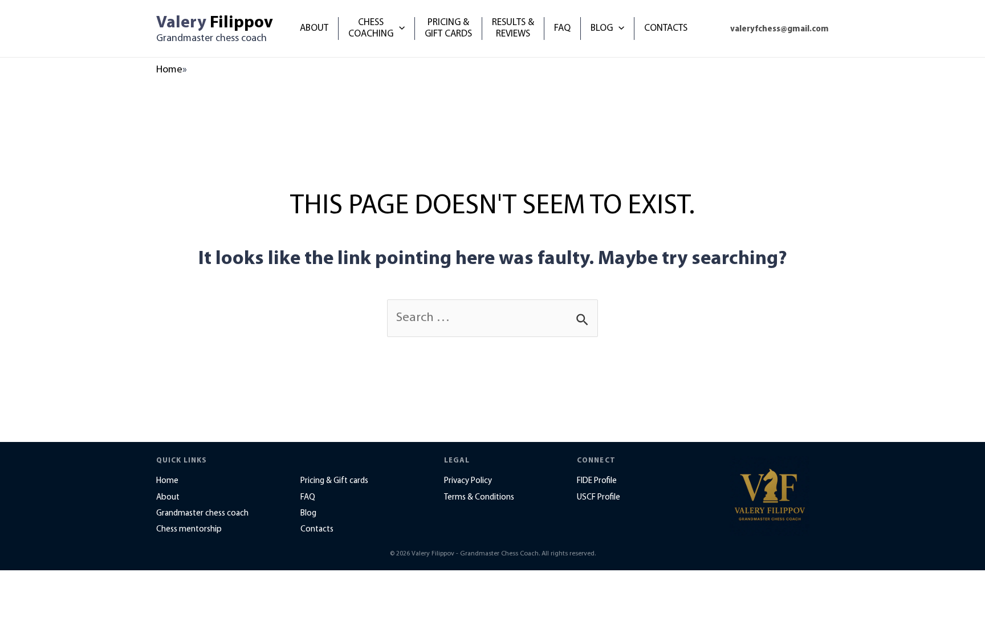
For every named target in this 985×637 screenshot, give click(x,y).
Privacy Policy (468, 481)
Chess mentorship (189, 529)
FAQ (307, 497)
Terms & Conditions (479, 497)
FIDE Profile (597, 481)
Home (169, 69)
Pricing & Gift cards (334, 481)
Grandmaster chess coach (202, 513)
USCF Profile (598, 497)
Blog (308, 513)
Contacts (316, 529)
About (168, 497)
